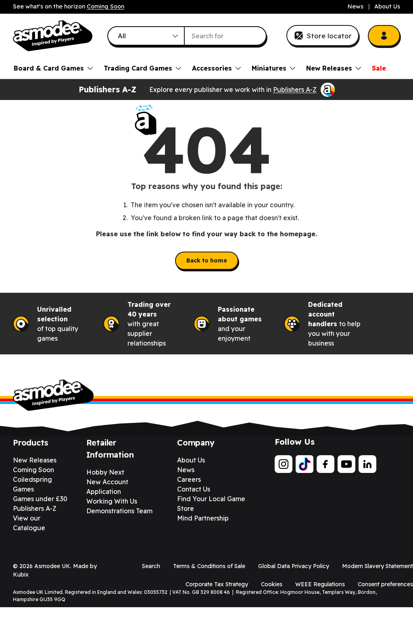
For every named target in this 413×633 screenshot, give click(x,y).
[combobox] (187, 36)
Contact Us (193, 489)
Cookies (271, 584)
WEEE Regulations (320, 584)
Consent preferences (385, 584)
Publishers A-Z (295, 89)
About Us (387, 6)
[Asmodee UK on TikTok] (304, 464)
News (355, 6)
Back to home (206, 260)
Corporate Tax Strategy (217, 584)
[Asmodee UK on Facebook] (325, 464)
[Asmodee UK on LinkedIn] (367, 464)
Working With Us (111, 501)
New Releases (34, 460)
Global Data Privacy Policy (293, 566)
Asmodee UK (52, 566)
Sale (379, 68)
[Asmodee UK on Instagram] (283, 464)
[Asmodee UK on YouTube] (346, 464)
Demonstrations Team (119, 511)
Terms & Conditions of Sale (209, 566)
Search (151, 566)
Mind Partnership (203, 518)
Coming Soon (105, 6)
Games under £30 (40, 499)
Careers (189, 479)
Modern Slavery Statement (377, 566)
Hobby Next (105, 472)
